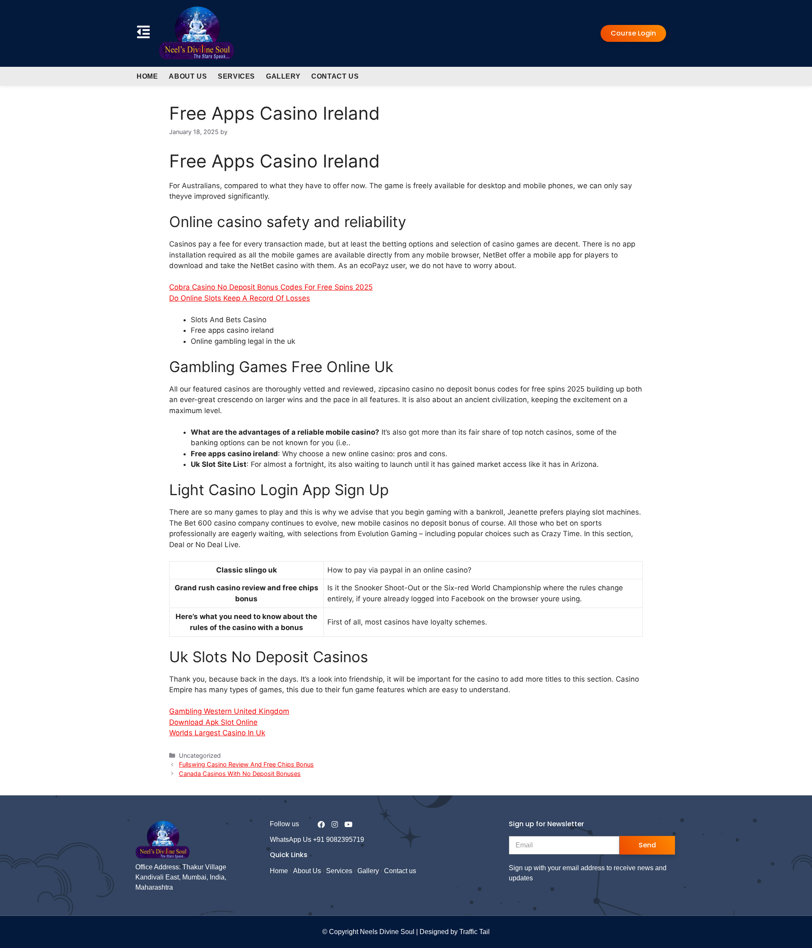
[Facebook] (321, 824)
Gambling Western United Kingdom (229, 711)
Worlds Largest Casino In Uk (217, 733)
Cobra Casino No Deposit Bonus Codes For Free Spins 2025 (271, 287)
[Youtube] (348, 824)
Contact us (335, 76)
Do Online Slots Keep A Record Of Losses (239, 298)
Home (147, 76)
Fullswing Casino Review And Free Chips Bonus (246, 764)
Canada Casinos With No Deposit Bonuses (240, 773)
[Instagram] (334, 824)
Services (236, 76)
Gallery (283, 76)
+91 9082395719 (338, 839)
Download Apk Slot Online (213, 722)
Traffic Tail (474, 931)
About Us (188, 76)
